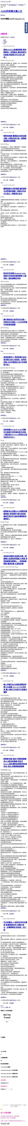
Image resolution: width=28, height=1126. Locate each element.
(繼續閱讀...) (4, 121)
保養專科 (11, 127)
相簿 (4, 40)
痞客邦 (11, 124)
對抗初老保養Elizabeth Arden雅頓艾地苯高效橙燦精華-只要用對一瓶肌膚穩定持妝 (14, 275)
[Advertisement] (15, 27)
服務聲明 (16, 1106)
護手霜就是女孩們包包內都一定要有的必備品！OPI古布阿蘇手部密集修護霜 (15, 322)
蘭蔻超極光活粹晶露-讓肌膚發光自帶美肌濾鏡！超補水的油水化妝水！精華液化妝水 (14, 191)
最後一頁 (8, 1007)
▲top (2, 130)
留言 (14, 124)
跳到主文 (3, 15)
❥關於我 (4, 34)
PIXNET (6, 1105)
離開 (8, 1123)
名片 (4, 43)
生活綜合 (12, 37)
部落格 (5, 41)
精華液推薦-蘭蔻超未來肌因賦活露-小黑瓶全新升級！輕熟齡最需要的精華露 (14, 138)
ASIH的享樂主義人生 (11, 11)
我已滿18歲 (3, 1123)
